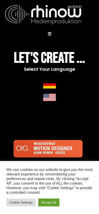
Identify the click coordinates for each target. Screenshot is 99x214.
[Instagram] (45, 135)
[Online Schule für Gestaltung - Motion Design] (50, 149)
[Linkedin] (54, 135)
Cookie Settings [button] (21, 202)
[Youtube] (35, 135)
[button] (49, 34)
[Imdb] (64, 135)
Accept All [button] (48, 202)
